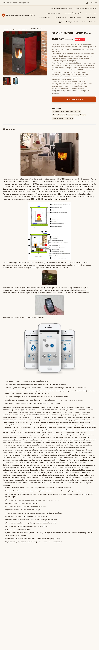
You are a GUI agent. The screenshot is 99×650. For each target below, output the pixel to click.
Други (60, 22)
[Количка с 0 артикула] (87, 3)
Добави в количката (74, 99)
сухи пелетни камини (53, 13)
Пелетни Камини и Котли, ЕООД (20, 15)
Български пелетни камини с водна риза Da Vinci (69, 115)
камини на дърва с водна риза (86, 8)
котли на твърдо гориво (73, 13)
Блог (83, 22)
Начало (5, 29)
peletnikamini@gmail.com (21, 3)
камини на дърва (60, 17)
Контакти (92, 22)
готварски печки (45, 17)
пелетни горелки (75, 17)
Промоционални (90, 17)
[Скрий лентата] (96, 2)
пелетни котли (90, 13)
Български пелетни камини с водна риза (18, 29)
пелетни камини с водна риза (61, 8)
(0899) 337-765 (7, 3)
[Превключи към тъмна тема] (92, 2)
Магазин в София (72, 22)
